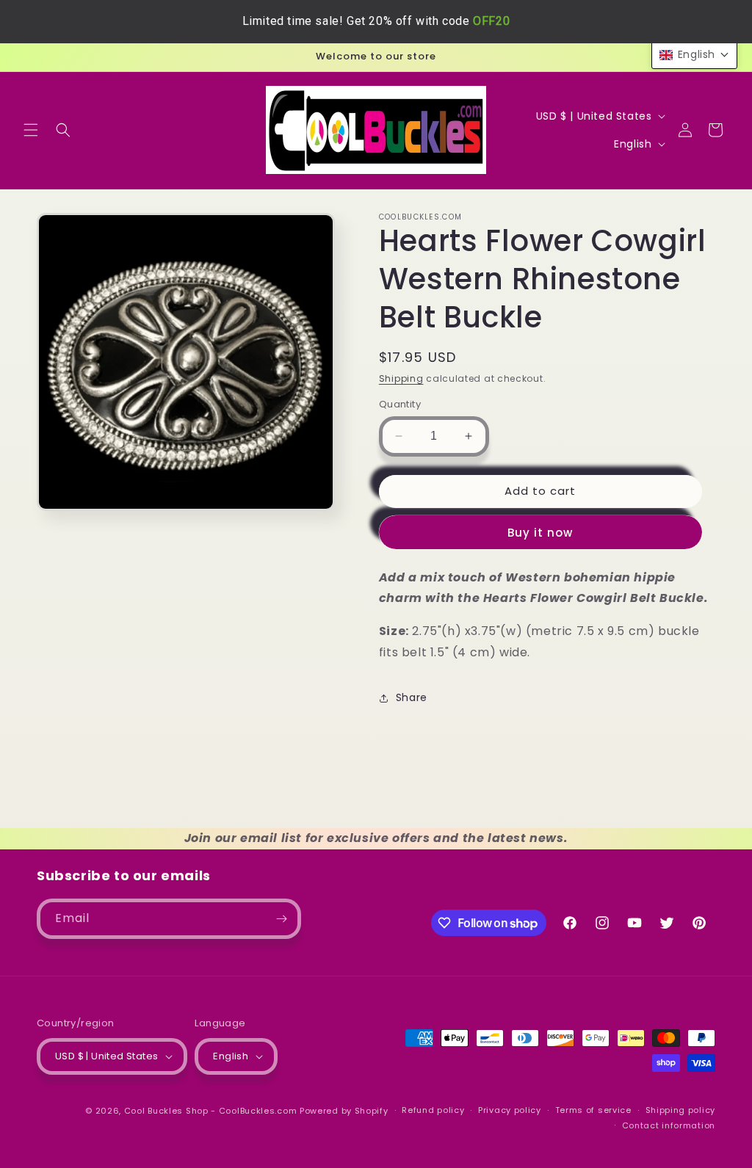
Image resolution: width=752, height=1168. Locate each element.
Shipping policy (681, 1110)
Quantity (400, 404)
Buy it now (540, 532)
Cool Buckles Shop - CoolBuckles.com (210, 1111)
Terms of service (593, 1110)
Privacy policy (509, 1110)
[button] (31, 130)
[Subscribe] (281, 919)
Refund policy (433, 1110)
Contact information (668, 1125)
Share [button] (411, 697)
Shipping (401, 378)
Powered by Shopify (344, 1111)
